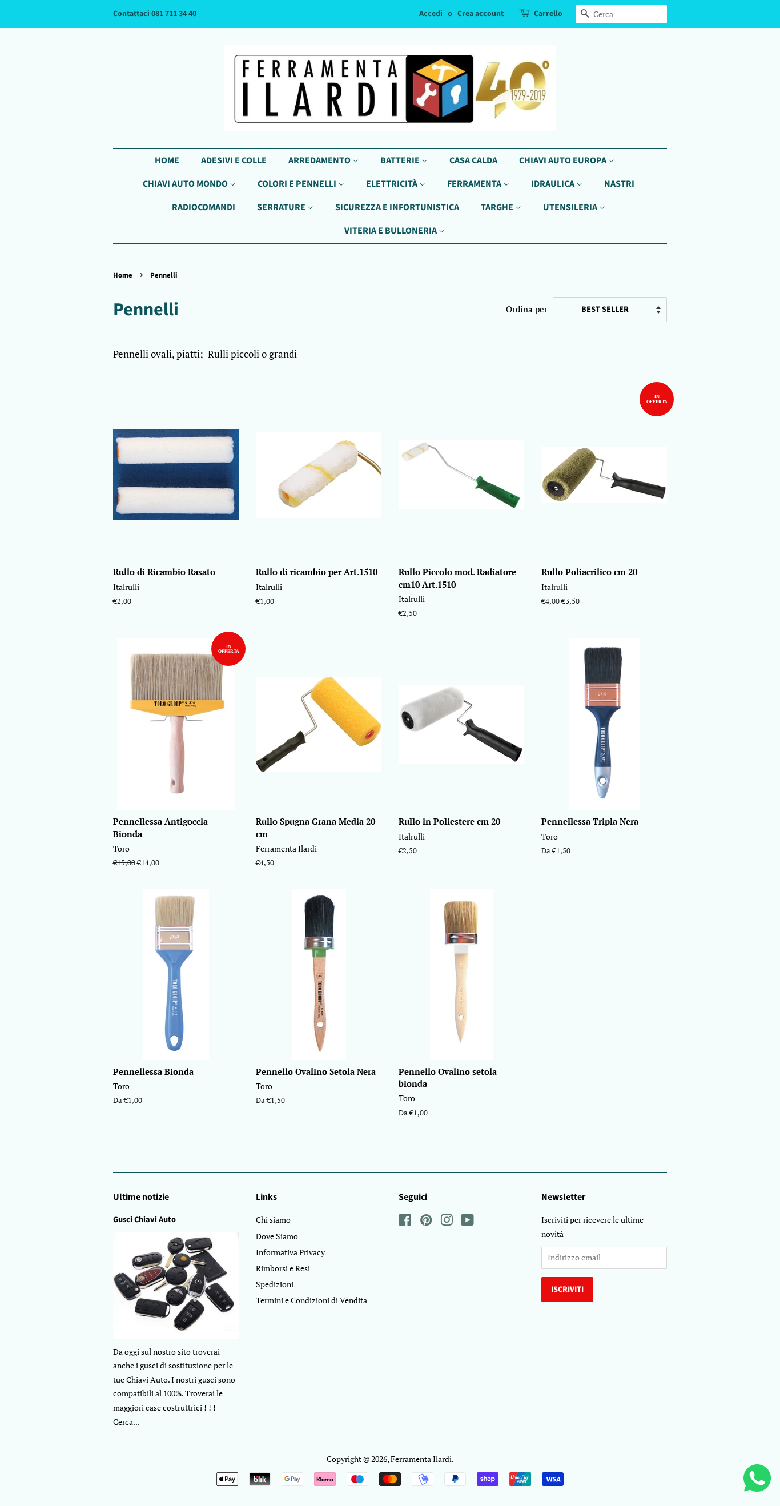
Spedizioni (274, 1284)
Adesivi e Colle (234, 160)
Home (167, 160)
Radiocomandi (203, 207)
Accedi (431, 13)
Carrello (548, 13)
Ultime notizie (141, 1197)
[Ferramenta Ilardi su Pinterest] (426, 1221)
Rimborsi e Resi (283, 1268)
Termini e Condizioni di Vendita (311, 1300)
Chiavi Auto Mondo (186, 184)
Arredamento (320, 160)
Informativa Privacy (290, 1252)
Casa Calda (473, 160)
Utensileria (571, 207)
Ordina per (527, 309)
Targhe (498, 207)
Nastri (619, 184)
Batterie (400, 160)
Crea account (480, 13)
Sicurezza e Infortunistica (397, 207)
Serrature (282, 207)
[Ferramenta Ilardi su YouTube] (467, 1221)
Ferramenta (475, 184)
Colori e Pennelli (298, 184)
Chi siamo (273, 1219)
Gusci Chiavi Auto (144, 1220)
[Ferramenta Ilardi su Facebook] (405, 1221)
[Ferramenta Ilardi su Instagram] (446, 1221)
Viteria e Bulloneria (391, 230)
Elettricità (392, 184)
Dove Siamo (277, 1236)
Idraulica (553, 184)
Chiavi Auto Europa (563, 160)
